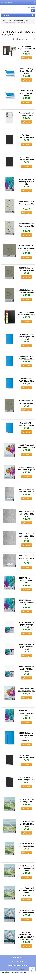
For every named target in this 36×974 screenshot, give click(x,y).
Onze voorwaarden (18, 961)
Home (4, 21)
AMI (26, 21)
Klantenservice (18, 957)
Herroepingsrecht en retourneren (18, 965)
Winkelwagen (31, 7)
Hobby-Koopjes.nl (7, 2)
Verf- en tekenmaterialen (16, 21)
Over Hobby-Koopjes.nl (18, 969)
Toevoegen (27, 58)
